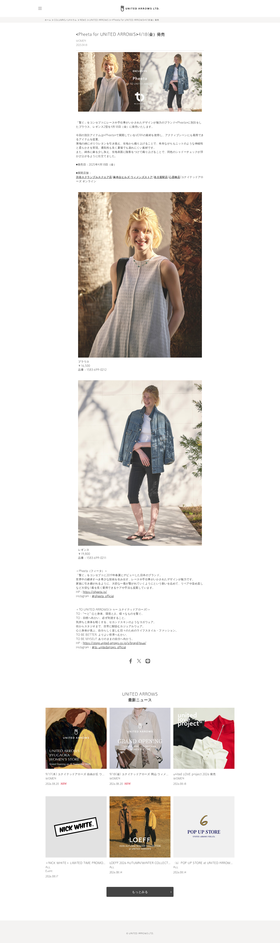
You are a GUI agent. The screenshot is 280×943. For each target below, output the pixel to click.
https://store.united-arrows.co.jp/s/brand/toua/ (114, 643)
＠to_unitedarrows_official (109, 647)
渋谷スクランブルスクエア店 (94, 177)
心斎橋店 (174, 177)
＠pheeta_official (103, 596)
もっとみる (140, 892)
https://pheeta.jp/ (95, 592)
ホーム (48, 20)
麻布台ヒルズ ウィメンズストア (133, 177)
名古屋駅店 (161, 177)
